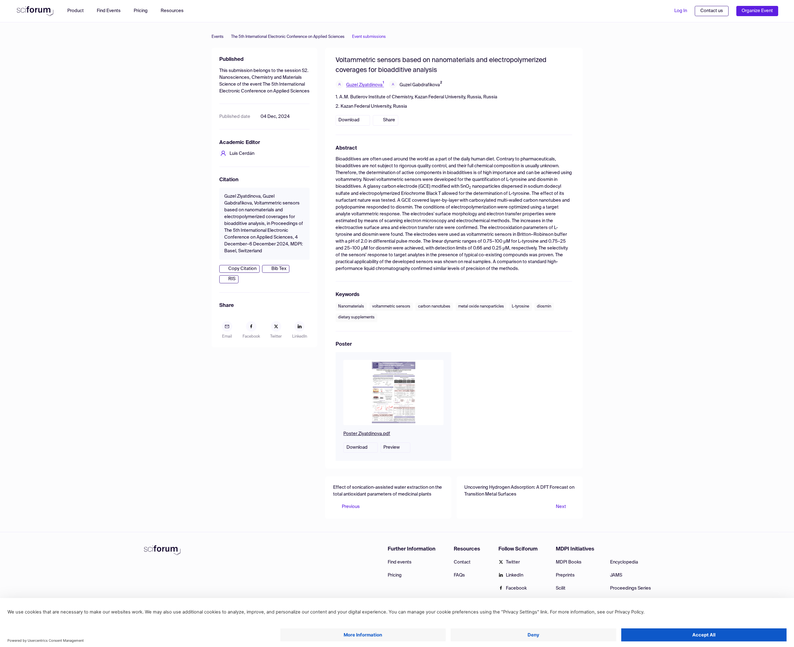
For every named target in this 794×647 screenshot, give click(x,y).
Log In (680, 11)
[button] (175, 11)
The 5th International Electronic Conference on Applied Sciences (288, 37)
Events (218, 37)
